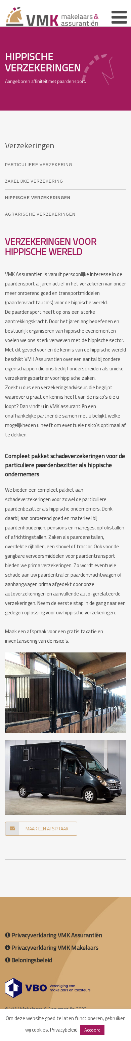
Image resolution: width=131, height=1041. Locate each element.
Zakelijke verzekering (34, 181)
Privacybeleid (64, 1030)
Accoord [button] (92, 1030)
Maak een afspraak (47, 828)
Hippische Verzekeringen (38, 197)
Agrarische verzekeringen (40, 214)
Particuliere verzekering (38, 164)
